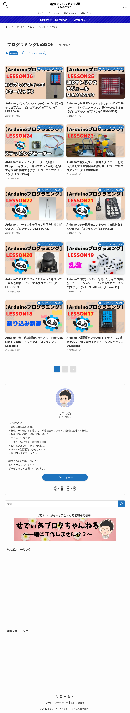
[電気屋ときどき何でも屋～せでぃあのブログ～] (65, 5)
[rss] (69, 696)
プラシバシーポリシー (57, 702)
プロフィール (65, 477)
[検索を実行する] (121, 503)
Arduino (13, 53)
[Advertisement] (65, 582)
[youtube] (68, 488)
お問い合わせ (77, 702)
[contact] (73, 488)
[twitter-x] (56, 488)
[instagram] (62, 488)
